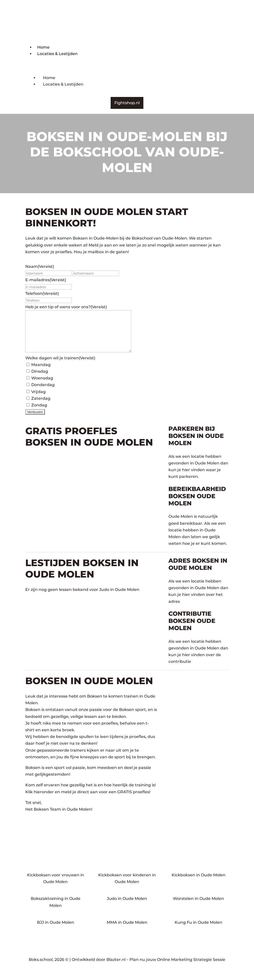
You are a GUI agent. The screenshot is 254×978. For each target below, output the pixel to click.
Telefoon (42, 293)
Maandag (41, 364)
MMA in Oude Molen (127, 922)
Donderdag (43, 384)
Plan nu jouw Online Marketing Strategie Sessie (177, 959)
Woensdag (42, 378)
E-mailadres (45, 279)
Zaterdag (40, 398)
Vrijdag (38, 391)
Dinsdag (39, 371)
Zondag (39, 405)
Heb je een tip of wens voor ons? (66, 307)
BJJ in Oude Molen (55, 922)
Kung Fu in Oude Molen (198, 922)
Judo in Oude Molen (127, 898)
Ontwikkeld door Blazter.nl (99, 959)
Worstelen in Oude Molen (198, 898)
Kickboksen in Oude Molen (198, 875)
